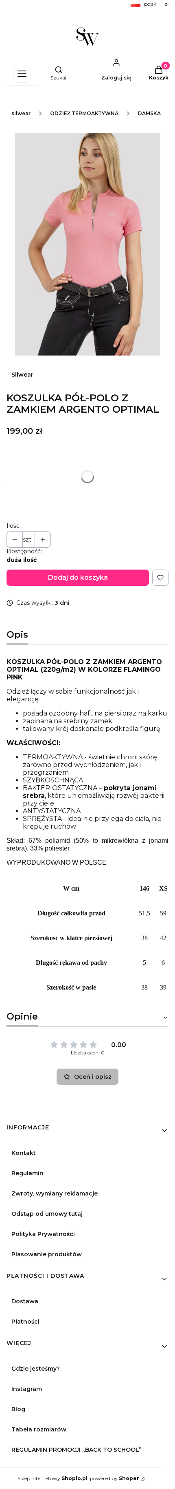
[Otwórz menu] (22, 74)
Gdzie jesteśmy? (35, 1368)
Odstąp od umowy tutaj (47, 1213)
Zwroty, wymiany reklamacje (54, 1193)
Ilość (13, 525)
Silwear (22, 374)
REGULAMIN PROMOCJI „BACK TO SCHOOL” (76, 1449)
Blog (18, 1409)
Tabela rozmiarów (38, 1429)
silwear (21, 113)
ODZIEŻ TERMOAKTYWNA (84, 113)
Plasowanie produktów (46, 1254)
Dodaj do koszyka (78, 577)
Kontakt (23, 1153)
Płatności (25, 1321)
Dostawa (24, 1301)
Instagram (26, 1389)
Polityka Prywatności (43, 1234)
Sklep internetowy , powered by (78, 1478)
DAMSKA (149, 113)
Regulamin (27, 1173)
